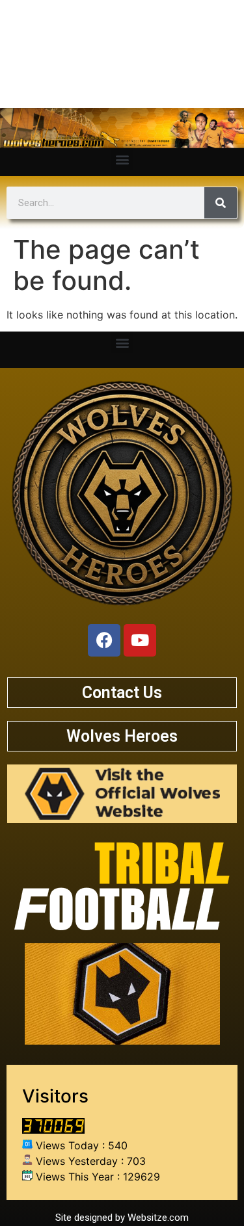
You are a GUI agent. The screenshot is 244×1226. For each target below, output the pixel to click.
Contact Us (122, 692)
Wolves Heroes (122, 736)
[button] (122, 159)
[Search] (220, 202)
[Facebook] (104, 640)
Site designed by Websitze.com (122, 1217)
